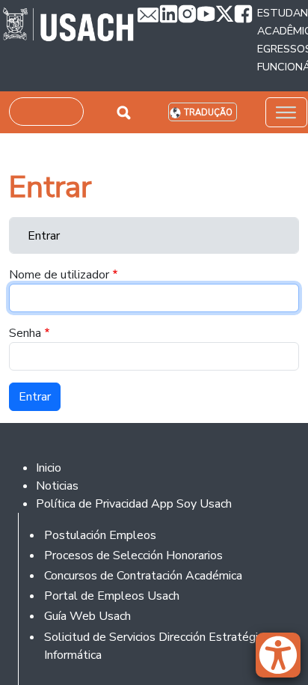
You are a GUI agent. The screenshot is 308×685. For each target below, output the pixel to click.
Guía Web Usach (87, 616)
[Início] (68, 26)
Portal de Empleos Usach (111, 596)
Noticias (57, 486)
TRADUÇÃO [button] (208, 112)
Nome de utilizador (59, 275)
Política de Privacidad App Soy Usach (134, 504)
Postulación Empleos (100, 535)
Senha (25, 333)
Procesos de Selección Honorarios (133, 555)
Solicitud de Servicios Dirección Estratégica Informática (156, 646)
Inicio (48, 468)
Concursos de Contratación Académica (143, 575)
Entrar (44, 236)
